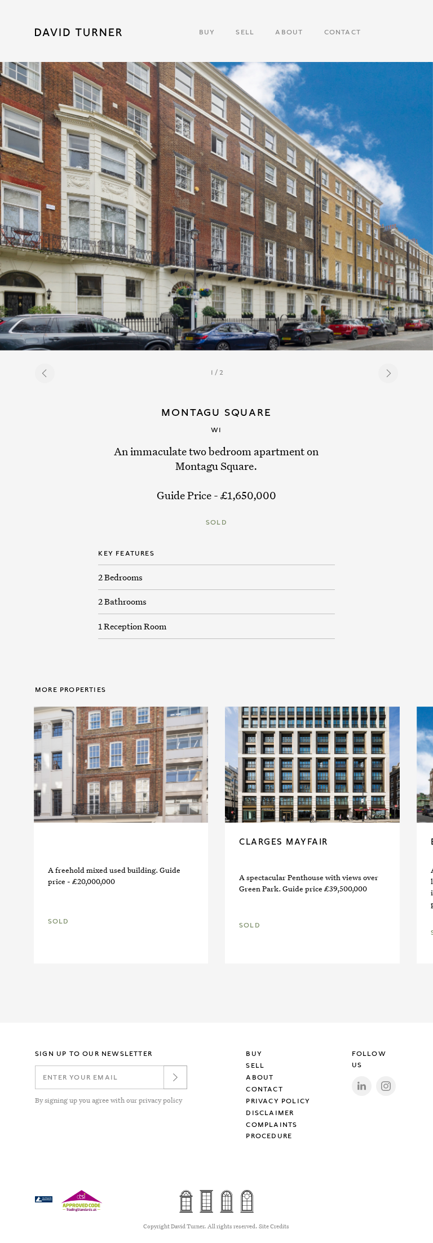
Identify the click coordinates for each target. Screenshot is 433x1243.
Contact (342, 32)
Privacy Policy (278, 1101)
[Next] (388, 373)
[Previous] (45, 373)
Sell (245, 32)
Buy (207, 32)
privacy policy (160, 1100)
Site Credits (274, 1226)
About (289, 32)
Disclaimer (270, 1113)
